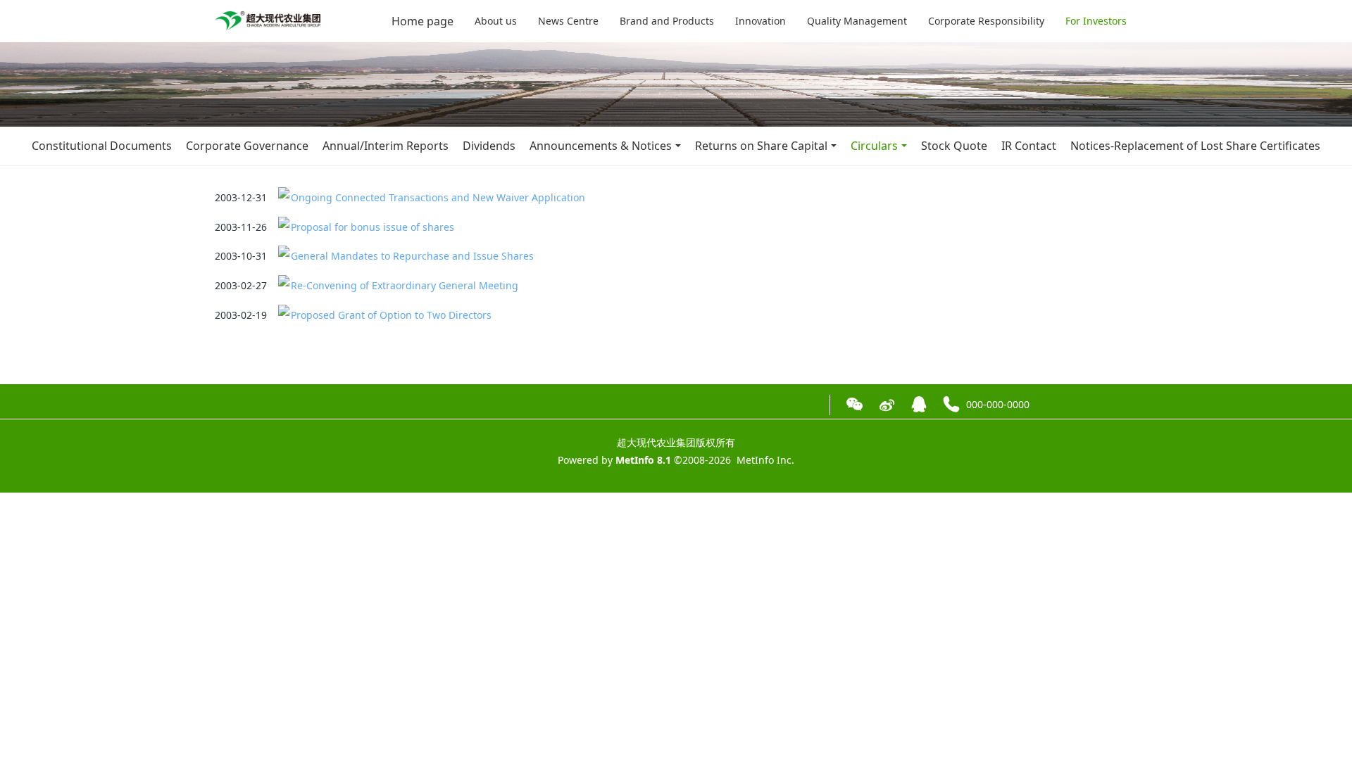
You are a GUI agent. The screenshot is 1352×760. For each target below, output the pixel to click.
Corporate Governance (247, 145)
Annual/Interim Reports (386, 145)
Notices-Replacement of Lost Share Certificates (1195, 145)
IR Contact (1028, 145)
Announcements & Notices (601, 145)
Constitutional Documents (102, 145)
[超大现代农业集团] (267, 21)
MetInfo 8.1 (643, 460)
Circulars (874, 145)
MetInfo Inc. (765, 460)
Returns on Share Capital (761, 145)
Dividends (489, 145)
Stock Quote (954, 145)
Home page (422, 21)
